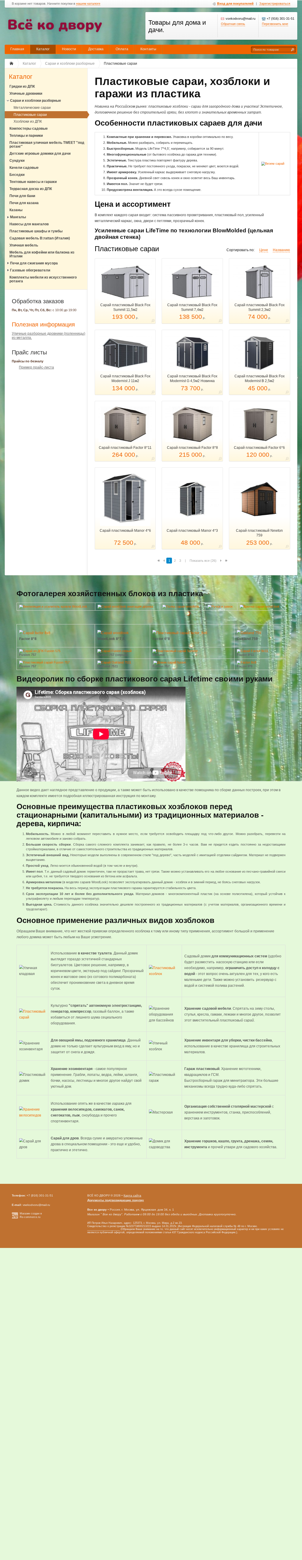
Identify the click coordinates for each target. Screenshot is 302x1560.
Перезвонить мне (275, 24)
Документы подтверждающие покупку (115, 1200)
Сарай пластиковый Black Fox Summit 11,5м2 (125, 307)
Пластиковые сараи (30, 115)
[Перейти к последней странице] (226, 560)
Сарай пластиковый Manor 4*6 (125, 531)
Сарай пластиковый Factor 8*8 (192, 448)
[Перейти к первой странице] (158, 560)
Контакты (148, 49)
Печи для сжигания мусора (34, 263)
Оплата (122, 49)
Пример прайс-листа (36, 367)
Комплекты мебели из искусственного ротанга (43, 279)
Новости (69, 49)
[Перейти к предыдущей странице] (164, 560)
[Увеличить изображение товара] (153, 321)
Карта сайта (132, 1195)
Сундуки (16, 161)
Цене (263, 250)
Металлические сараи (32, 108)
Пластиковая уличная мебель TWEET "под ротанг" (46, 145)
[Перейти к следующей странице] (220, 560)
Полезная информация (43, 324)
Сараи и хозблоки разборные (35, 101)
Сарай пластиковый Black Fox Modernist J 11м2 (125, 378)
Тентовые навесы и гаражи (33, 182)
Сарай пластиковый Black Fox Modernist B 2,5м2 (259, 378)
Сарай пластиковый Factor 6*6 (259, 448)
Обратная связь (233, 24)
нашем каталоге (88, 3)
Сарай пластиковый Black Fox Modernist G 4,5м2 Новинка (192, 378)
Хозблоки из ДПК (28, 121)
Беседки (16, 175)
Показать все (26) (203, 560)
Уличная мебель (23, 245)
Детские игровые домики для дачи (39, 153)
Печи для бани (22, 196)
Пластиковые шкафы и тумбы (36, 231)
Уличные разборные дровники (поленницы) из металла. (48, 335)
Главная (17, 49)
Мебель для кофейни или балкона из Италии (41, 254)
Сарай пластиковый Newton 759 (259, 533)
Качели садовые (24, 168)
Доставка (96, 49)
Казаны (15, 210)
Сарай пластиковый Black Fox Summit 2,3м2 (259, 307)
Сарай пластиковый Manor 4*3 (192, 531)
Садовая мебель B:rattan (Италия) (39, 238)
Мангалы (18, 217)
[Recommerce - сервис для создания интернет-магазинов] (15, 1217)
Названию (281, 250)
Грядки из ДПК (22, 86)
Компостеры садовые (28, 128)
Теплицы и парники (26, 136)
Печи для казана (24, 203)
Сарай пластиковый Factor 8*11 (125, 448)
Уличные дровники (25, 93)
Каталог (43, 49)
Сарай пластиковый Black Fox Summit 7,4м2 (192, 307)
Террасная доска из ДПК (30, 189)
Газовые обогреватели (30, 270)
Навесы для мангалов (29, 224)
